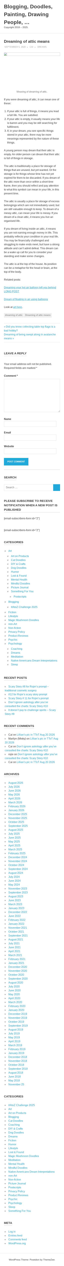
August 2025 (15, 829)
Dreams (42, 47)
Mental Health (19, 579)
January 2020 (16, 1010)
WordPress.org (17, 1243)
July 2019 (14, 1033)
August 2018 (15, 1072)
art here (17, 307)
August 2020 (15, 982)
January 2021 (16, 963)
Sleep (14, 664)
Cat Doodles (18, 560)
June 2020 (14, 990)
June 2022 (14, 916)
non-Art (12, 624)
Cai (31, 47)
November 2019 (17, 1017)
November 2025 (17, 818)
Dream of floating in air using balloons (26, 299)
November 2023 (17, 888)
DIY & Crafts (18, 564)
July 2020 (14, 986)
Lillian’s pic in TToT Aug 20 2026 (36, 734)
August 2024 (15, 873)
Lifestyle (13, 616)
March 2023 (15, 904)
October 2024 (16, 865)
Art (10, 551)
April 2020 (14, 998)
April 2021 (14, 951)
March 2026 (15, 802)
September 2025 (18, 826)
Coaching (16, 648)
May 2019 (14, 1037)
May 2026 (14, 794)
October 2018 (16, 1064)
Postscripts (20, 596)
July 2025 (14, 833)
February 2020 (16, 1006)
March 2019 (15, 1045)
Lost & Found (19, 575)
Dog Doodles (18, 567)
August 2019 (15, 1029)
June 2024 (14, 880)
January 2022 (16, 923)
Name (7, 419)
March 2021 (15, 955)
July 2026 (14, 786)
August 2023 (15, 896)
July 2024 (14, 876)
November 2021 (17, 927)
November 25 (16, 1084)
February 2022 (16, 920)
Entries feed (15, 1235)
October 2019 (16, 1021)
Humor (15, 571)
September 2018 (18, 1068)
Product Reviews (18, 635)
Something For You (22, 591)
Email (7, 432)
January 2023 (16, 908)
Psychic (13, 639)
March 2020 (15, 1002)
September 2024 (18, 869)
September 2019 (18, 1025)
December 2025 (17, 814)
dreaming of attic (13, 315)
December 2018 (17, 1057)
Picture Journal (20, 587)
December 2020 (17, 967)
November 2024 (17, 861)
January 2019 (16, 1053)
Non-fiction (14, 628)
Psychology (15, 643)
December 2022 (17, 912)
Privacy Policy (16, 631)
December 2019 (17, 1014)
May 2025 (14, 841)
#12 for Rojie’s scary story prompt (27, 694)
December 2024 (17, 857)
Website (9, 446)
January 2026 (16, 810)
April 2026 (14, 798)
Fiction (12, 612)
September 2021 (18, 935)
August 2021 (15, 939)
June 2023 (14, 900)
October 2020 (16, 974)
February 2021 (16, 959)
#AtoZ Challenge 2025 (24, 607)
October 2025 (16, 822)
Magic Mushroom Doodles (23, 620)
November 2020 (17, 970)
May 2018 (14, 1080)
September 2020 (18, 978)
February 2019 (16, 1049)
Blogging (13, 601)
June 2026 (14, 790)
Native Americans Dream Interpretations (34, 660)
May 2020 (14, 994)
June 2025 (14, 837)
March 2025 (15, 849)
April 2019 (14, 1041)
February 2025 (16, 853)
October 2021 (16, 931)
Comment (11, 375)
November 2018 (17, 1061)
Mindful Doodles (20, 583)
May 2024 (14, 884)
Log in (12, 1231)
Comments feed (17, 1239)
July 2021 (14, 943)
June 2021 (14, 947)
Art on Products (20, 556)
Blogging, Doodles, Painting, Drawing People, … (28, 14)
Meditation (17, 656)
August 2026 (15, 782)
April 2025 (14, 845)
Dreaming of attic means (38, 315)
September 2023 (18, 892)
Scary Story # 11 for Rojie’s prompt (28, 698)
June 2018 (14, 1076)
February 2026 (16, 806)
